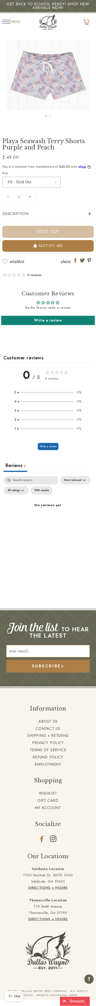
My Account (48, 807)
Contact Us (48, 728)
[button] (46, 116)
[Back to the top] (89, 979)
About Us (47, 721)
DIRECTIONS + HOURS (48, 887)
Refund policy (48, 757)
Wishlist (17, 261)
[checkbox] (42, 490)
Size (5, 173)
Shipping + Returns (48, 735)
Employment (48, 764)
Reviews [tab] (15, 465)
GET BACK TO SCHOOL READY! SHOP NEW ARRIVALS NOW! (48, 5)
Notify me (51, 245)
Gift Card (48, 800)
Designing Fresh (64, 995)
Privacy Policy (48, 742)
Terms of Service (48, 750)
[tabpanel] (48, 516)
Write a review (48, 320)
